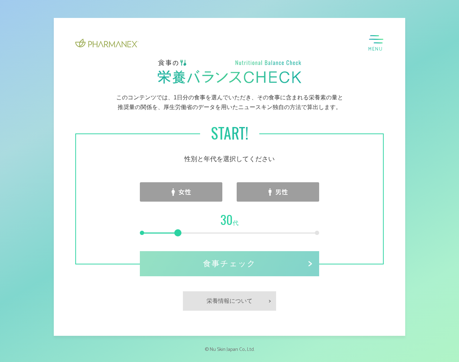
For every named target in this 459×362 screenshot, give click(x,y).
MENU (375, 49)
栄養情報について (229, 301)
